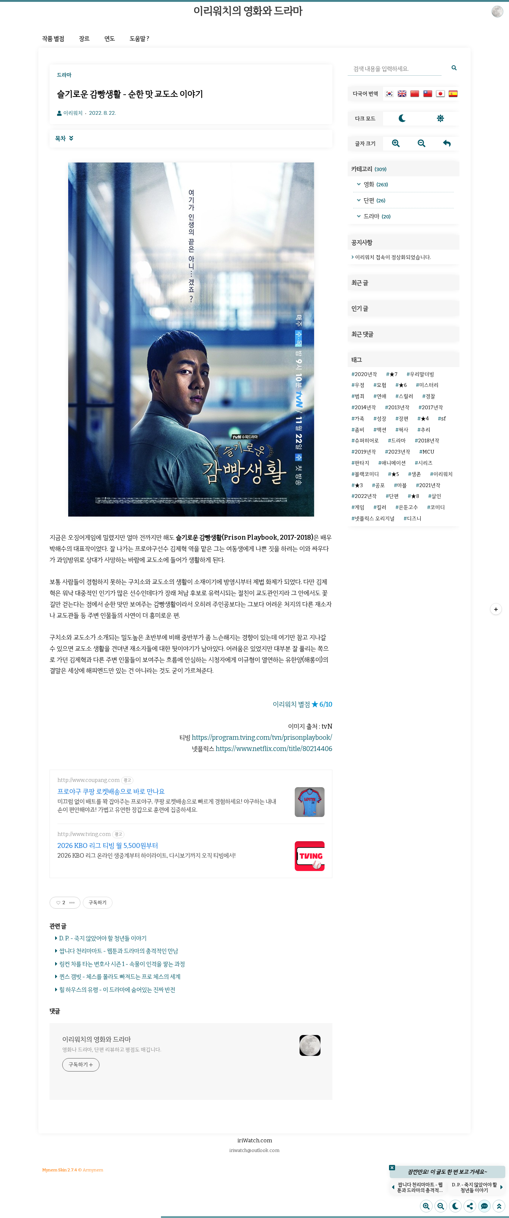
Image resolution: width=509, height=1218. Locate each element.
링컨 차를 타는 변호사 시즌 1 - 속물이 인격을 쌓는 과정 (122, 964)
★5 (395, 474)
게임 (359, 507)
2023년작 (399, 452)
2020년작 (366, 374)
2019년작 (365, 452)
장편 (403, 419)
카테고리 (368, 169)
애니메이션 (394, 463)
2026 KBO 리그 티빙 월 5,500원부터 (107, 846)
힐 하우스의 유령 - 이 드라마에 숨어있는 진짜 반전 (117, 989)
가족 (359, 419)
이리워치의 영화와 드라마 (248, 11)
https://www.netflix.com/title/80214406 (274, 749)
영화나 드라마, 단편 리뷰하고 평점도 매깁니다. (111, 1050)
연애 (381, 396)
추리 (425, 430)
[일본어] (440, 93)
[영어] (402, 93)
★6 (403, 385)
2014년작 (365, 407)
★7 (393, 374)
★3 (359, 485)
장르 (84, 38)
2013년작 (399, 407)
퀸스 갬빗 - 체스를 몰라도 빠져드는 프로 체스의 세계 (119, 976)
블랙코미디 (367, 474)
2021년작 (429, 485)
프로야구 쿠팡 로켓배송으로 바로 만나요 (111, 792)
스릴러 (406, 396)
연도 (109, 38)
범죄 (359, 396)
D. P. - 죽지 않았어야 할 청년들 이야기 (102, 938)
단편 (374, 200)
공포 (380, 485)
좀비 (359, 430)
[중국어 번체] (427, 93)
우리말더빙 (422, 374)
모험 (381, 385)
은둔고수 (408, 507)
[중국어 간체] (414, 93)
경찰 (430, 396)
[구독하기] (496, 609)
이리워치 (443, 474)
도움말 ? (139, 38)
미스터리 (429, 385)
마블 (402, 485)
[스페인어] (453, 93)
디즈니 (414, 518)
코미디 (437, 507)
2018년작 (428, 441)
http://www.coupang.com (88, 780)
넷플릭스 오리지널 (375, 518)
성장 (381, 419)
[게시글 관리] (72, 902)
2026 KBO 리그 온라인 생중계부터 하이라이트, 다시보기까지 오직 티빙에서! (146, 855)
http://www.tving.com (84, 834)
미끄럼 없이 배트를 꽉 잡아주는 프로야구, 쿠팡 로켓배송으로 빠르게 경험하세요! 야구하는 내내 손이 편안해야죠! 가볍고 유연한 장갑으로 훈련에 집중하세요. (166, 805)
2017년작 (432, 407)
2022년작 (366, 496)
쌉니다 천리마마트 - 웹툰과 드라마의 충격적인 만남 (118, 950)
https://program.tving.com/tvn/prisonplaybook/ (262, 738)
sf (443, 419)
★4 (425, 419)
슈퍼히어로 (367, 441)
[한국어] (389, 93)
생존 (416, 474)
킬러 (381, 507)
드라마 (377, 216)
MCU (428, 452)
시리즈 (425, 463)
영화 (375, 184)
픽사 (403, 430)
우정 (359, 385)
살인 (436, 496)
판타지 (362, 463)
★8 (415, 496)
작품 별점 (53, 38)
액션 (381, 430)
